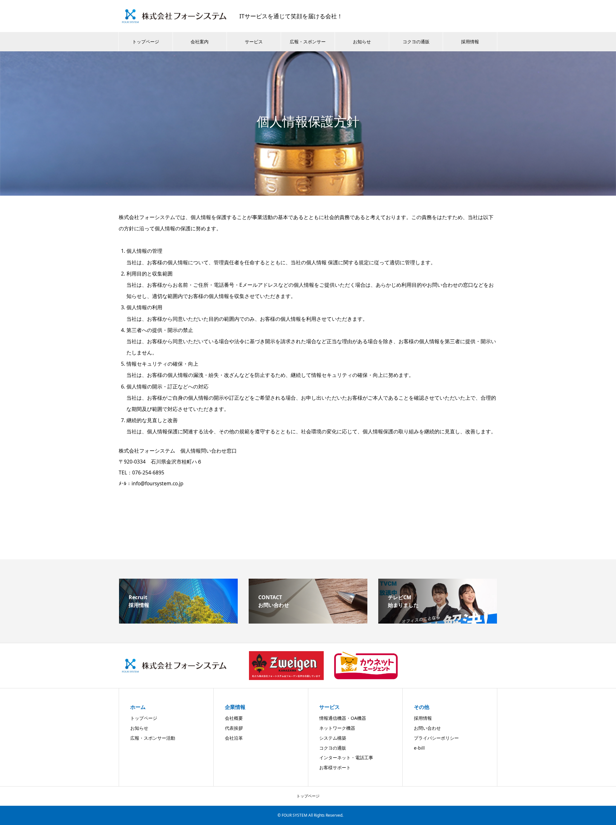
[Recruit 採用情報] (178, 621)
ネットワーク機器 (337, 728)
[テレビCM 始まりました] (437, 621)
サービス (254, 41)
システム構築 (332, 738)
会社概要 (234, 718)
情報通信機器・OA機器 (342, 718)
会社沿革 (234, 738)
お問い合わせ (427, 728)
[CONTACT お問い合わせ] (308, 621)
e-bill (419, 748)
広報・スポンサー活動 (152, 738)
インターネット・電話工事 (346, 757)
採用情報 (470, 41)
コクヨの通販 (416, 41)
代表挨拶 (234, 728)
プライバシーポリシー (436, 738)
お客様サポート (335, 767)
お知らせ (362, 41)
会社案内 (200, 41)
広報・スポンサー (308, 41)
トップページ (145, 41)
